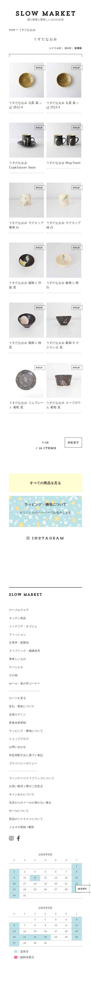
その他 (13, 675)
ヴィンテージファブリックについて (31, 778)
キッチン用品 (17, 618)
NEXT (73, 442)
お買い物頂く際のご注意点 (26, 786)
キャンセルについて (21, 794)
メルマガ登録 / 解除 (21, 827)
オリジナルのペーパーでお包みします (45, 508)
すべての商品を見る (45, 483)
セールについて (19, 810)
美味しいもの (17, 659)
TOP (12, 30)
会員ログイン (17, 714)
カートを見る (17, 698)
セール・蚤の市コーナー (24, 683)
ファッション (17, 634)
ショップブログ (19, 738)
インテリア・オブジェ (23, 626)
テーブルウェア (19, 610)
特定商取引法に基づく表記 (26, 755)
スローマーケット (45, 13)
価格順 (68, 48)
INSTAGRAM (47, 538)
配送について (26, 706)
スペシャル (16, 667)
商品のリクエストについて (26, 819)
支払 (12, 706)
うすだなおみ (27, 30)
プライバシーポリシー (23, 763)
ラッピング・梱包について (26, 731)
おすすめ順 (55, 48)
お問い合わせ (17, 747)
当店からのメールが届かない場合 (30, 802)
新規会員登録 (17, 722)
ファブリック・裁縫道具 (24, 650)
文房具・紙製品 (19, 642)
